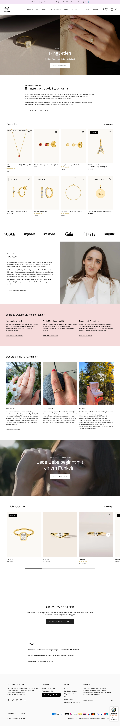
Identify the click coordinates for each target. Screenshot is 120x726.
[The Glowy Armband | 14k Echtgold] (73, 193)
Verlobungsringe (16, 506)
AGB (76, 718)
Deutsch (95, 9)
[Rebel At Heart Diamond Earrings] (19, 193)
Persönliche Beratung (70, 691)
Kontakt (66, 688)
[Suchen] (112, 10)
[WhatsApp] (17, 699)
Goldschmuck (105, 324)
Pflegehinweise (68, 699)
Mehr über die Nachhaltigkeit (14, 335)
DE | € (88, 9)
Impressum (71, 718)
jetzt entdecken (60, 476)
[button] (11, 168)
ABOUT (66, 9)
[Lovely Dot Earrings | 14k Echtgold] (73, 146)
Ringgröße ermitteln (70, 694)
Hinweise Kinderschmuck (72, 702)
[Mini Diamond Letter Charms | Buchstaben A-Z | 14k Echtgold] (100, 146)
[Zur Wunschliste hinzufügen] (29, 132)
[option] (60, 37)
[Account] (103, 10)
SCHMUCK (30, 9)
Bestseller (12, 124)
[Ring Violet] (96, 534)
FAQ (65, 696)
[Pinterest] (21, 699)
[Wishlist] (106, 9)
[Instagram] (13, 699)
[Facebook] (8, 699)
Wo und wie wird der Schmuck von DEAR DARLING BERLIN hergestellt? (51, 655)
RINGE (44, 9)
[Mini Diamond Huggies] (46, 193)
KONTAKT (75, 9)
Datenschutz (109, 718)
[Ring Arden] (24, 534)
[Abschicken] (111, 700)
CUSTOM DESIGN (55, 9)
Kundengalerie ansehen (13, 429)
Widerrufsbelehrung (84, 718)
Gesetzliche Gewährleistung (97, 718)
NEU (37, 9)
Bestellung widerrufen (51, 695)
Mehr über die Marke (85, 335)
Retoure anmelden (47, 691)
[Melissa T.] (23, 383)
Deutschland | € (12, 713)
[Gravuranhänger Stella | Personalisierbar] (100, 193)
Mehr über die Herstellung (50, 335)
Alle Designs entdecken (38, 110)
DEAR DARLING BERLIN (18, 718)
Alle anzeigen (108, 124)
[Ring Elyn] (60, 534)
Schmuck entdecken (18, 290)
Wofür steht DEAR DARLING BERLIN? (40, 661)
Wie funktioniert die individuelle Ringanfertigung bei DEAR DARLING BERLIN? (53, 650)
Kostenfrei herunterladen (60, 621)
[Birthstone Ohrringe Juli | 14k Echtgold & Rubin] (46, 146)
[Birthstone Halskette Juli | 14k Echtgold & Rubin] (19, 146)
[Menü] (117, 707)
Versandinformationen (48, 688)
